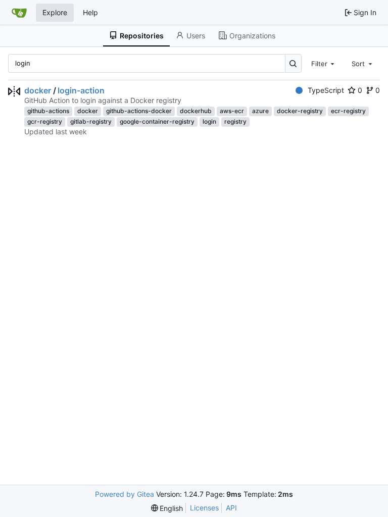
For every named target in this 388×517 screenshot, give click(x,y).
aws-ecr (232, 111)
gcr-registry (44, 121)
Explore (54, 12)
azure (260, 111)
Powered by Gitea (124, 494)
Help (90, 12)
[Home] (19, 13)
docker (37, 90)
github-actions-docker (139, 111)
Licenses (204, 507)
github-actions (48, 111)
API (231, 507)
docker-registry (300, 111)
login (209, 121)
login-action (81, 90)
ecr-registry (348, 111)
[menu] (167, 508)
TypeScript (326, 90)
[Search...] (293, 63)
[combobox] (324, 63)
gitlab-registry (91, 121)
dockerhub (196, 111)
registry (235, 121)
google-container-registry (157, 121)
